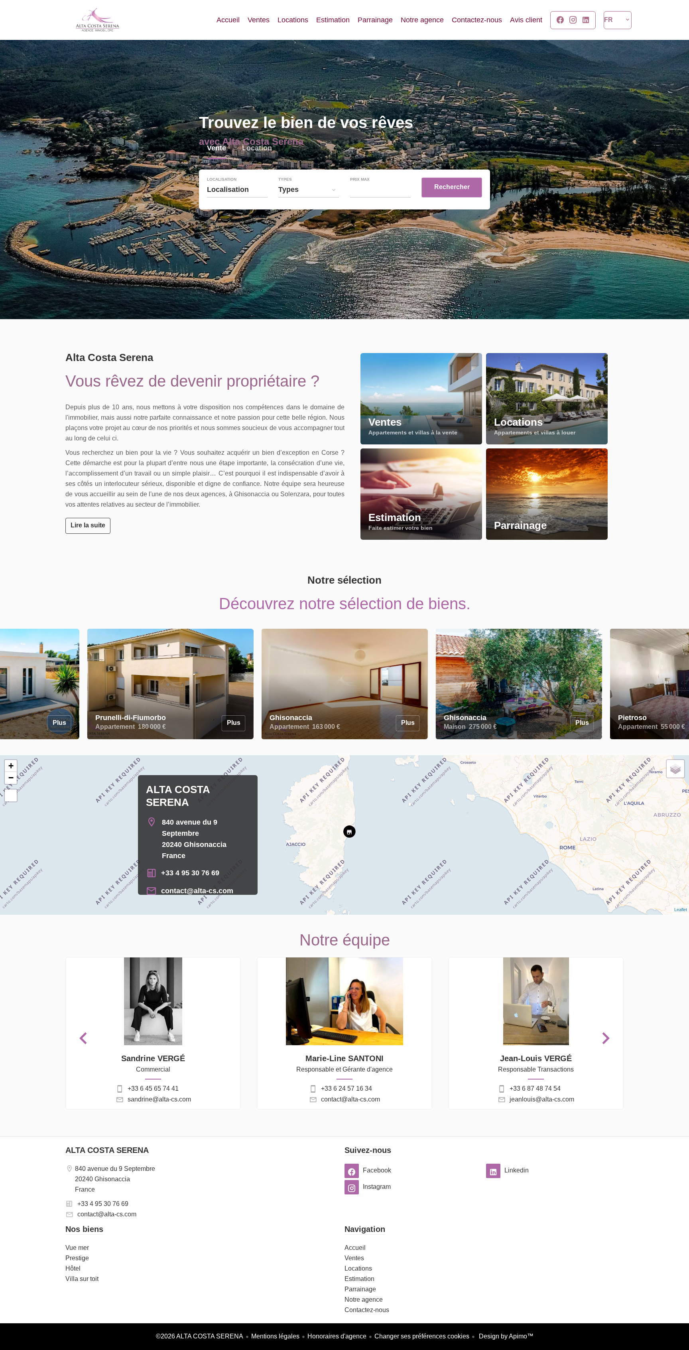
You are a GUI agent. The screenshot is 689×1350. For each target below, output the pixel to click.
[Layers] (675, 769)
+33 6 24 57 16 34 (346, 1088)
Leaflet (680, 909)
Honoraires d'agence (336, 1336)
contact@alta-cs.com (197, 891)
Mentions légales (275, 1336)
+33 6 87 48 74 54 (535, 1088)
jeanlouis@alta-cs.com (542, 1099)
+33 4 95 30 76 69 (190, 873)
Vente (216, 149)
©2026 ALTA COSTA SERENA (199, 1336)
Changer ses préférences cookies (421, 1336)
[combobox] (237, 189)
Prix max (360, 180)
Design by (505, 1336)
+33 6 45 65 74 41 (153, 1088)
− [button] (11, 778)
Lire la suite (88, 525)
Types (285, 180)
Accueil (97, 20)
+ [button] (11, 766)
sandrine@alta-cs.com (159, 1099)
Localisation (221, 180)
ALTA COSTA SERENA (107, 1150)
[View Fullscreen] (11, 795)
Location (257, 149)
